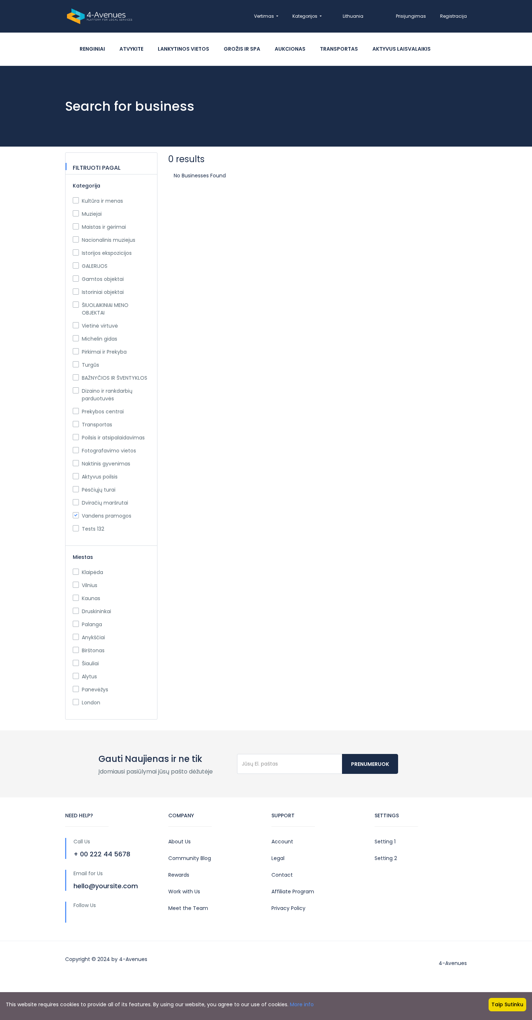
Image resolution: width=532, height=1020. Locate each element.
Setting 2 (386, 858)
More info (302, 1004)
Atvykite (131, 48)
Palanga (92, 624)
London (91, 702)
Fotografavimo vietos (109, 450)
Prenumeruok (370, 764)
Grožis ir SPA (242, 48)
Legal (277, 858)
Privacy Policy (288, 908)
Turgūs (90, 364)
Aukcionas (290, 48)
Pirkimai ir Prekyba (104, 351)
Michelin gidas (99, 338)
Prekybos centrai (103, 411)
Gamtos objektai (103, 279)
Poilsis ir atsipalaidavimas (113, 437)
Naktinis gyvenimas (106, 463)
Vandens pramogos (106, 515)
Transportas (339, 48)
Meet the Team (188, 908)
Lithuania (353, 16)
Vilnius (89, 585)
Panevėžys (95, 689)
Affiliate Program (292, 891)
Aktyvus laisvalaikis (401, 48)
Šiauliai (90, 663)
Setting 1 (385, 841)
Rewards (178, 874)
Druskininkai (96, 611)
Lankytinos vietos (183, 48)
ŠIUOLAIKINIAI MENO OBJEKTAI (105, 309)
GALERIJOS (94, 266)
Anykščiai (93, 637)
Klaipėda (92, 572)
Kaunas (91, 598)
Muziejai (92, 214)
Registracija (453, 16)
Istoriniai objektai (103, 292)
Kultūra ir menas (102, 201)
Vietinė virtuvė (100, 325)
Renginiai (92, 48)
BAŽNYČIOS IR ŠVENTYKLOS (114, 378)
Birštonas (93, 650)
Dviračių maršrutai (105, 502)
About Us (179, 841)
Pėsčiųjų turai (98, 489)
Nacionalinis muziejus (108, 240)
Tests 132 (93, 528)
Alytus (89, 676)
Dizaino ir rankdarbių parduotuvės (107, 394)
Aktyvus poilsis (100, 476)
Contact (282, 874)
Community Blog (189, 858)
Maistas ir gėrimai (104, 227)
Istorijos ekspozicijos (107, 253)
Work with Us (184, 891)
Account (282, 841)
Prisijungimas (411, 16)
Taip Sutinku (507, 1004)
